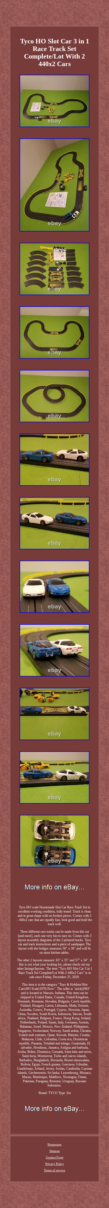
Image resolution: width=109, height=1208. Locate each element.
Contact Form (54, 1157)
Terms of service (54, 1170)
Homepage (54, 1144)
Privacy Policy (54, 1163)
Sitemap (54, 1151)
